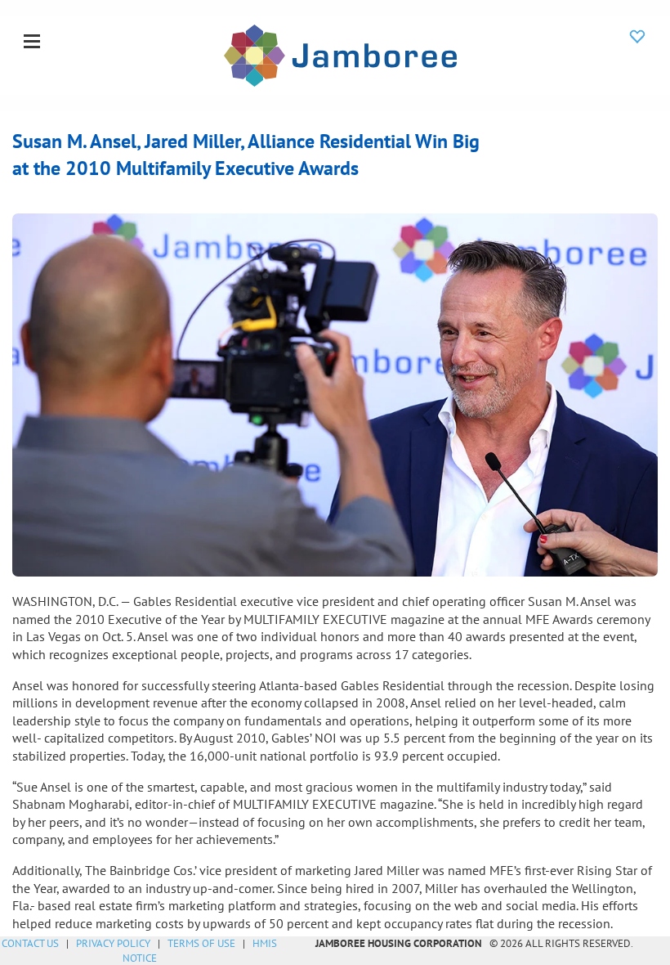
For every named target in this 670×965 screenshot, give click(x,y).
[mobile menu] (32, 42)
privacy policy (113, 943)
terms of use (201, 943)
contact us (30, 943)
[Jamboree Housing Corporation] (340, 54)
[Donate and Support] (637, 36)
